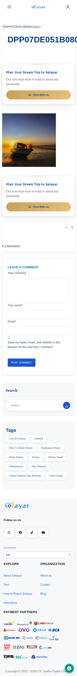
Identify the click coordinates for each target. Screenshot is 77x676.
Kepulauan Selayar (50, 448)
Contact (45, 584)
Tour (6, 584)
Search (11, 390)
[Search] (66, 405)
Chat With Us (41, 94)
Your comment (17, 273)
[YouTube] (43, 532)
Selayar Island (55, 457)
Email (12, 321)
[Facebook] (66, 227)
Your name (15, 305)
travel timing (56, 475)
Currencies (10, 547)
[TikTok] (31, 532)
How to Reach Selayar (18, 593)
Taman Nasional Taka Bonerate (25, 475)
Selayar (36, 457)
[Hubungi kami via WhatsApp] (69, 668)
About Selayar (13, 575)
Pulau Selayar (16, 457)
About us (46, 575)
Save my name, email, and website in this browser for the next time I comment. (34, 345)
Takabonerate (16, 466)
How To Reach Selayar (21, 448)
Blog (43, 593)
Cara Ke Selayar (17, 438)
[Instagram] (8, 532)
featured (39, 438)
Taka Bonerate (39, 466)
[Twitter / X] (72, 227)
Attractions (10, 602)
